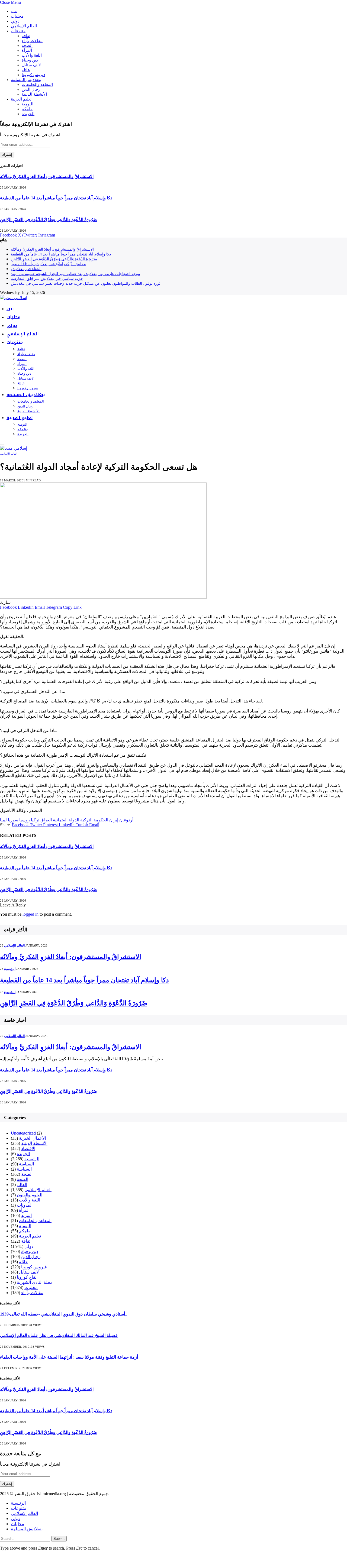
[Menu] (2, 444)
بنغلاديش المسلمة (26, 79)
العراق (46, 820)
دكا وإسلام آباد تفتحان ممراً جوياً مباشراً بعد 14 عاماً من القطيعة (56, 198)
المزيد (26, 1215)
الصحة (27, 45)
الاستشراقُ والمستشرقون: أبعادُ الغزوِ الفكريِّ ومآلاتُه (47, 176)
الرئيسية (9, 969)
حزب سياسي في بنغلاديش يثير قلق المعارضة (47, 279)
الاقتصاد (28, 1148)
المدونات (25, 1205)
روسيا (24, 820)
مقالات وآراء (32, 40)
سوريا (13, 820)
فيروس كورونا (33, 75)
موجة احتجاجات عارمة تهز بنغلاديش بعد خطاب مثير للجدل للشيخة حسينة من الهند (75, 274)
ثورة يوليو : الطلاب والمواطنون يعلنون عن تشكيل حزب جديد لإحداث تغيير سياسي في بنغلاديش (85, 283)
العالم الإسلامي (24, 26)
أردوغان (126, 820)
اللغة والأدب (32, 55)
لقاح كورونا (27, 1277)
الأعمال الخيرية (32, 1138)
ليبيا (3, 820)
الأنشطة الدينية (34, 94)
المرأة (27, 50)
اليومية (27, 104)
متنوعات (18, 31)
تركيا (35, 820)
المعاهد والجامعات (37, 84)
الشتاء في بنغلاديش (26, 269)
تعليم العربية (21, 99)
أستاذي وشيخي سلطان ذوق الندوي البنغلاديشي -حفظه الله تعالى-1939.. (63, 1314)
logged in (30, 914)
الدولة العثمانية (66, 820)
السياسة (26, 1164)
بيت (14, 11)
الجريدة (28, 114)
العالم (22, 1184)
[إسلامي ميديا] (13, 297)
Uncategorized (23, 1133)
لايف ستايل (31, 65)
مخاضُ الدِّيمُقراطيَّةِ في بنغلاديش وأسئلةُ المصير (48, 264)
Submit (59, 1539)
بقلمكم (28, 109)
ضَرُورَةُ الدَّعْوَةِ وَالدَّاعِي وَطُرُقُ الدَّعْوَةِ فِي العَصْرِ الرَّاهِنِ (48, 219)
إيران (113, 820)
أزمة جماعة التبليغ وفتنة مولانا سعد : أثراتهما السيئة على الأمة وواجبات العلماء (69, 1357)
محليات (17, 16)
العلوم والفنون (29, 1195)
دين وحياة (30, 60)
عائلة (26, 70)
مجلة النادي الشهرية (35, 1282)
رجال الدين (31, 89)
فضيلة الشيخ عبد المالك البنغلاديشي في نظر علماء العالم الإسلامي (59, 1335)
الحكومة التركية (94, 820)
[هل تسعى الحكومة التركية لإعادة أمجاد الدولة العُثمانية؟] (103, 597)
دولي (15, 21)
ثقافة (26, 36)
